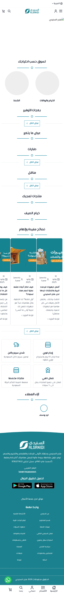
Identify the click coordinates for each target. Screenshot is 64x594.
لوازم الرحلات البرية (19, 520)
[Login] (55, 11)
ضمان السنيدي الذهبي (45, 533)
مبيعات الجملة (45, 527)
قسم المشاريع (44, 520)
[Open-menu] (61, 11)
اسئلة (45, 560)
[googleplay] (22, 486)
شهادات (19, 553)
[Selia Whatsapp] (8, 580)
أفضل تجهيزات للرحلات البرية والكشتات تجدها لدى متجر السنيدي (49, 291)
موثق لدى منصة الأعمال (32, 499)
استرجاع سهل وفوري (45, 540)
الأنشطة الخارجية (19, 514)
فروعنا (19, 560)
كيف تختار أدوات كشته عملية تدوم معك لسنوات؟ (23, 291)
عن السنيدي (44, 514)
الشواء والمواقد (19, 533)
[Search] (9, 11)
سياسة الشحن (44, 546)
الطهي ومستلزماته (19, 540)
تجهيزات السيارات (19, 527)
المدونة (19, 546)
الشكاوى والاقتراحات (44, 553)
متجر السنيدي (21, 579)
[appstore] (44, 486)
